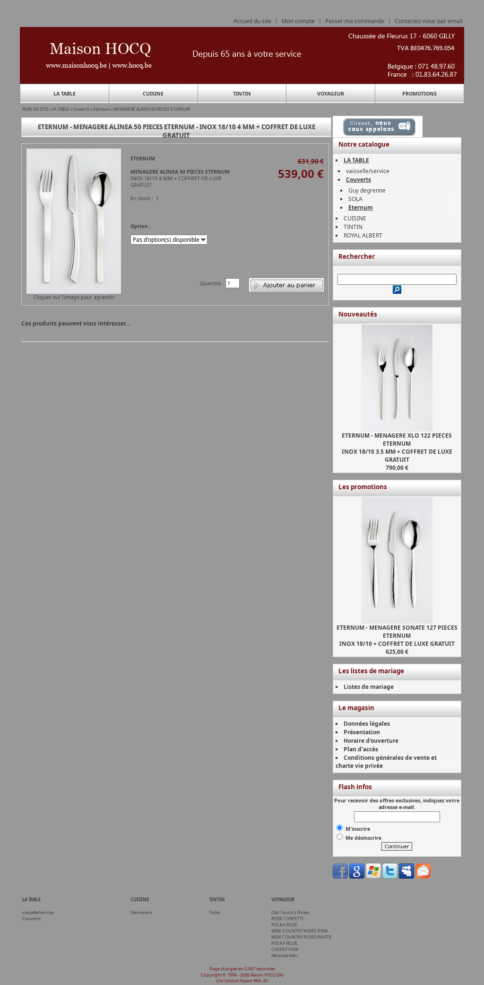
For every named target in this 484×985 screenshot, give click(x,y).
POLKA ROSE (284, 925)
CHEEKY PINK (285, 949)
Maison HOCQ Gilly (267, 974)
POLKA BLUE (284, 943)
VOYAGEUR (330, 93)
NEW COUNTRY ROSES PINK (299, 931)
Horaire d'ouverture (371, 741)
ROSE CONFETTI (287, 918)
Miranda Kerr (284, 955)
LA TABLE (64, 93)
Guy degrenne (367, 190)
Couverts (81, 109)
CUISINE (153, 93)
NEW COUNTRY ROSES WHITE (301, 937)
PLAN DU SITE (35, 109)
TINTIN (242, 93)
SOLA (355, 199)
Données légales (367, 724)
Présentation (362, 732)
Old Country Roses (290, 912)
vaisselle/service (367, 171)
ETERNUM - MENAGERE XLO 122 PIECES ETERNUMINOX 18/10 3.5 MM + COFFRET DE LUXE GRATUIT (397, 447)
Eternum (101, 109)
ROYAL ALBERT (363, 235)
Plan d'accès (361, 749)
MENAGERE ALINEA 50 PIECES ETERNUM (151, 109)
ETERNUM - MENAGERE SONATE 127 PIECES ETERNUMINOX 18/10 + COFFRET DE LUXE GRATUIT (397, 636)
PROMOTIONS (419, 93)
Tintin (214, 912)
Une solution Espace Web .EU (242, 980)
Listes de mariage (369, 687)
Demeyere (141, 912)
